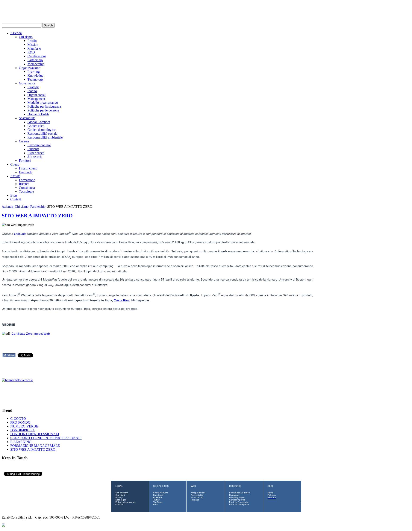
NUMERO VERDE (24, 426)
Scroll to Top (197, 497)
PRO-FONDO (20, 422)
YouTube (157, 502)
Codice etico (35, 126)
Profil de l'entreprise (239, 502)
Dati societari (121, 492)
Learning (33, 71)
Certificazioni (36, 56)
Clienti (14, 164)
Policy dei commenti (125, 502)
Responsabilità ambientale (45, 137)
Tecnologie (26, 191)
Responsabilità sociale (42, 133)
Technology (35, 79)
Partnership (35, 60)
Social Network (160, 492)
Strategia (33, 87)
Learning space (237, 497)
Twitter (156, 500)
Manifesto (34, 48)
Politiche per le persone (43, 110)
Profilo (32, 41)
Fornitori (25, 160)
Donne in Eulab (38, 114)
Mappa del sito (198, 492)
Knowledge (35, 75)
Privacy (119, 497)
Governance (27, 83)
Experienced (35, 153)
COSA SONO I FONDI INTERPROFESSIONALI (46, 438)
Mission (32, 44)
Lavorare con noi (39, 145)
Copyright (120, 495)
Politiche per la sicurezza (44, 106)
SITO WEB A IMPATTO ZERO (37, 215)
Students (33, 149)
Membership (35, 64)
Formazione (27, 180)
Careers (24, 141)
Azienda (16, 33)
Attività (15, 176)
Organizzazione (29, 68)
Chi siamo (26, 37)
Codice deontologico (41, 129)
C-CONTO (18, 418)
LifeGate (20, 233)
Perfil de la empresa (239, 504)
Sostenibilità (27, 118)
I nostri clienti (28, 168)
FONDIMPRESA (22, 430)
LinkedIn (157, 497)
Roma (270, 492)
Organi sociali (36, 95)
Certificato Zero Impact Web (31, 333)
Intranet (195, 500)
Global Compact (38, 122)
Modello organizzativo (42, 102)
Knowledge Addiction (239, 492)
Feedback (25, 172)
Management (36, 99)
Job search (34, 157)
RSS (155, 504)
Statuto (32, 91)
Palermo (272, 495)
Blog (13, 195)
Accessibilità (197, 495)
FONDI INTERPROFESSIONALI (34, 434)
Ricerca (24, 184)
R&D (31, 52)
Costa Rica (122, 300)
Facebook (158, 495)
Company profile (237, 500)
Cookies (119, 504)
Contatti (15, 199)
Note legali (120, 500)
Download (234, 495)
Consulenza (27, 187)
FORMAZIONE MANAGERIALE (35, 445)
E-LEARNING (21, 442)
